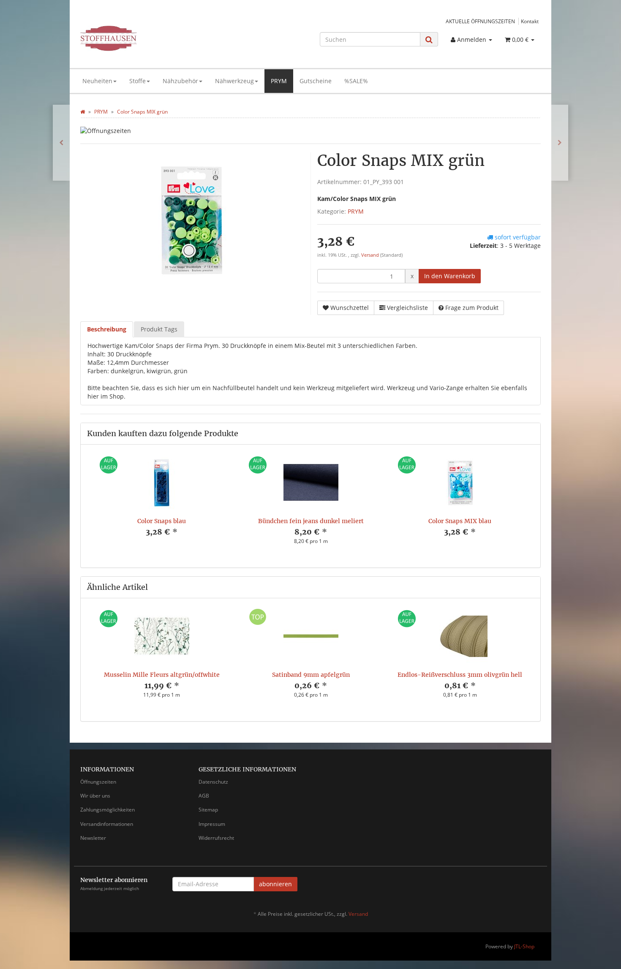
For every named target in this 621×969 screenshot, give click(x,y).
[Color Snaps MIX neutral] (61, 143)
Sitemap (208, 809)
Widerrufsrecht (216, 837)
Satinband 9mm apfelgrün (311, 675)
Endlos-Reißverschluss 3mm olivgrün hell (460, 675)
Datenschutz (213, 781)
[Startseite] (82, 111)
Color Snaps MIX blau (459, 521)
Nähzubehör (180, 81)
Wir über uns (95, 795)
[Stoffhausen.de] (152, 38)
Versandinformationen (106, 824)
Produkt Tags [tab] (159, 329)
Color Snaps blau (161, 521)
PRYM (279, 81)
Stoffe (137, 81)
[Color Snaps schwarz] (559, 143)
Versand (370, 255)
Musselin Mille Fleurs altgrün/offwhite (162, 675)
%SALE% (356, 81)
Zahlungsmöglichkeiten (107, 809)
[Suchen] (429, 39)
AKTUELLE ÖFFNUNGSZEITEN (480, 21)
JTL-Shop (524, 946)
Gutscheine (316, 81)
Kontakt (530, 21)
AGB (204, 795)
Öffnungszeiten (98, 781)
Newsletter (93, 837)
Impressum (212, 824)
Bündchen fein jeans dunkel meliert (311, 521)
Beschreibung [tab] (106, 329)
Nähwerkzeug (234, 81)
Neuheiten (97, 81)
